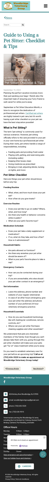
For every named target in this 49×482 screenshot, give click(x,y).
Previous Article (13, 369)
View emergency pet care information (18, 455)
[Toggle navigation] (46, 6)
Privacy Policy (10, 479)
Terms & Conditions (22, 479)
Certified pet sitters (34, 113)
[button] (43, 454)
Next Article (37, 369)
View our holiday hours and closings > (17, 458)
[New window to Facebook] (5, 382)
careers (26, 466)
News (9, 17)
